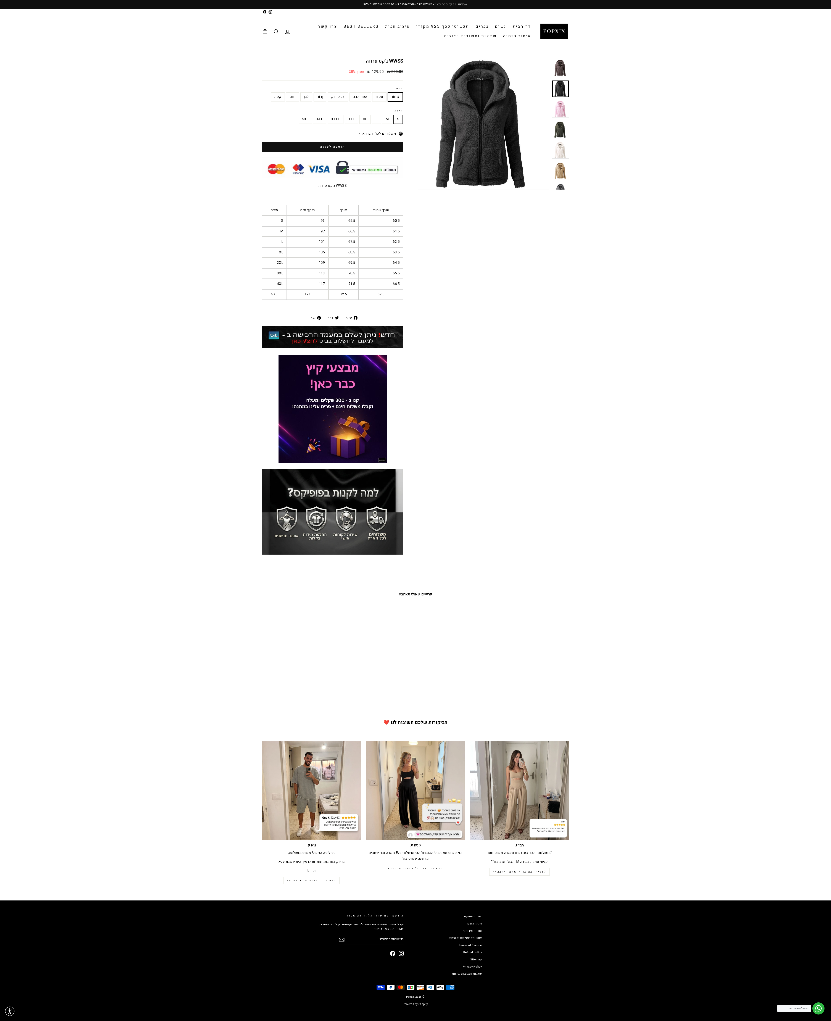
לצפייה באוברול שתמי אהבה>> (519, 872)
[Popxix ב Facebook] (392, 953)
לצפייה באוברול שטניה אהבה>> (415, 868)
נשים (500, 26)
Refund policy (472, 952)
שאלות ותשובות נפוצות (470, 36)
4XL (320, 119)
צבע (399, 88)
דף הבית (522, 26)
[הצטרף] (342, 939)
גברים (481, 26)
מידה (399, 111)
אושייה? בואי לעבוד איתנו (465, 938)
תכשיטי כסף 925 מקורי (442, 26)
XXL (351, 119)
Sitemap (476, 959)
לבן (306, 96)
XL (365, 119)
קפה (277, 96)
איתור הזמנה (517, 36)
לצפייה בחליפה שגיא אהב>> (311, 880)
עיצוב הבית (397, 26)
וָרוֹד (320, 96)
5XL (305, 119)
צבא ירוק (338, 96)
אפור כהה (360, 96)
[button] (9, 1011)
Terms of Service (470, 945)
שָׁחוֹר (395, 96)
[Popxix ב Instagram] (401, 953)
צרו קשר (327, 26)
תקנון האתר (474, 923)
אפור (379, 96)
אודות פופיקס (473, 916)
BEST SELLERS (361, 26)
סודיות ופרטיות (472, 931)
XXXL (335, 119)
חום (292, 96)
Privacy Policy (472, 967)
